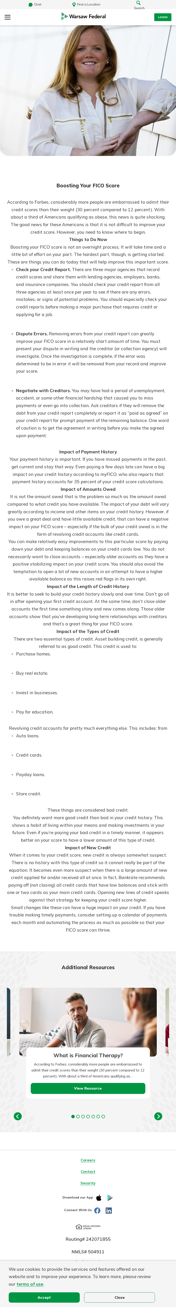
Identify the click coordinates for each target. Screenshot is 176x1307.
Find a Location (88, 4)
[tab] (73, 1116)
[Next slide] (158, 1116)
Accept (44, 1297)
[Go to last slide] (18, 1116)
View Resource (88, 1088)
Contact (88, 1171)
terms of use (29, 1284)
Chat (37, 4)
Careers (88, 1160)
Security (88, 1183)
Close (120, 1297)
